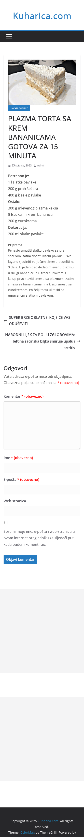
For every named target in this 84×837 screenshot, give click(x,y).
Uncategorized (19, 108)
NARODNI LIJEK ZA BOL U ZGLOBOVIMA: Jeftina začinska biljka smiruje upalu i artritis (40, 341)
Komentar (23, 396)
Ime (18, 457)
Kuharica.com (42, 15)
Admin (41, 165)
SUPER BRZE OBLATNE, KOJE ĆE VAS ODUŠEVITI (39, 320)
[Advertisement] (42, 631)
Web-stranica (15, 500)
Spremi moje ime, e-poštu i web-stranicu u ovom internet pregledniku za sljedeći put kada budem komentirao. (39, 538)
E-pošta (21, 479)
